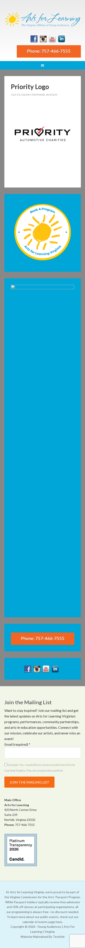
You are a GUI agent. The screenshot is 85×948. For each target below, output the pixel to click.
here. (59, 922)
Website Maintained (34, 936)
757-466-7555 (25, 825)
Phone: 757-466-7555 (49, 50)
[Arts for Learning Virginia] (42, 19)
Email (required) (17, 744)
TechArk (59, 936)
